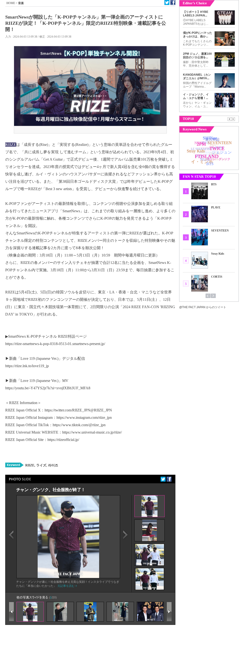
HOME (10, 3)
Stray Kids (217, 253)
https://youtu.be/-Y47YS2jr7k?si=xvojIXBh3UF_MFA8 (47, 388)
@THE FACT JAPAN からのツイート (202, 307)
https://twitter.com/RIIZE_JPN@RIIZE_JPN (78, 410)
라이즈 (52, 465)
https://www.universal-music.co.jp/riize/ (92, 432)
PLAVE (215, 207)
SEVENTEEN (220, 230)
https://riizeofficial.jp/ (63, 440)
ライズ (40, 465)
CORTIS (216, 276)
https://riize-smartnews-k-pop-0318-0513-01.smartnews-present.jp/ (55, 344)
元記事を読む (66, 586)
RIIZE (29, 465)
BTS (214, 184)
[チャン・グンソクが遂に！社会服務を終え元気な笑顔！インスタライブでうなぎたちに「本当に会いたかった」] (68, 577)
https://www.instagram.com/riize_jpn (84, 417)
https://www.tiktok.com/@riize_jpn (79, 425)
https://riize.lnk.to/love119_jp (27, 366)
